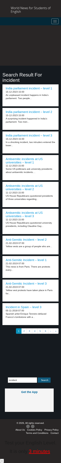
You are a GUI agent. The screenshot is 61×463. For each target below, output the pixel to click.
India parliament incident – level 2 (29, 112)
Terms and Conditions (37, 433)
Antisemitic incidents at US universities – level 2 (24, 187)
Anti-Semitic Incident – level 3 (26, 283)
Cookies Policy (34, 429)
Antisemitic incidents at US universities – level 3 (24, 214)
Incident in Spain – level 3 (23, 307)
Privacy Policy (51, 429)
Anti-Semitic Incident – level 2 (26, 239)
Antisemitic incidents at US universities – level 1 (24, 160)
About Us (20, 429)
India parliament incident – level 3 (29, 135)
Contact (55, 433)
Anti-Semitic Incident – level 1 (26, 260)
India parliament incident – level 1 (29, 88)
